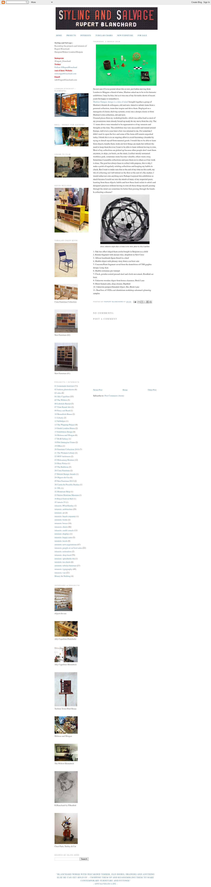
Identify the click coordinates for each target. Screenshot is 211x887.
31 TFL (58, 488)
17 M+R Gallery (61, 438)
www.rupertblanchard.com (65, 73)
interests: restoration (63, 551)
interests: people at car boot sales (68, 547)
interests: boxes (61, 523)
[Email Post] (134, 302)
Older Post (152, 389)
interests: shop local (63, 555)
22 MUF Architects (62, 456)
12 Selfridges (60, 421)
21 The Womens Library (65, 452)
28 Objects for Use (62, 477)
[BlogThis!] (141, 302)
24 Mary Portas (61, 463)
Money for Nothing (63, 576)
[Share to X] (144, 302)
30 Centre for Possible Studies (67, 484)
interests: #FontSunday (64, 505)
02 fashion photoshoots (64, 389)
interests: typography (63, 569)
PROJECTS (71, 35)
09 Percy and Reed (62, 410)
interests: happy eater (63, 537)
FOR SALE (142, 35)
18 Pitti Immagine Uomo (65, 442)
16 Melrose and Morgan (65, 435)
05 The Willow (61, 400)
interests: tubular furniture (65, 565)
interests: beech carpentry (65, 516)
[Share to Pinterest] (150, 302)
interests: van (60, 572)
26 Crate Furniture (62, 470)
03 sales (58, 392)
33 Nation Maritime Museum (67, 495)
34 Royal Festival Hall (64, 498)
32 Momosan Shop (62, 491)
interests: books (61, 519)
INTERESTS (85, 35)
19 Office (58, 445)
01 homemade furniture (64, 386)
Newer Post (97, 389)
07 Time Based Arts (63, 407)
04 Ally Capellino (62, 396)
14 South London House (65, 428)
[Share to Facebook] (147, 302)
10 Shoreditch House (63, 414)
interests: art (60, 512)
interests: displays (62, 533)
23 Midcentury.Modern (64, 460)
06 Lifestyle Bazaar (63, 403)
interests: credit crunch (64, 530)
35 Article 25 (60, 502)
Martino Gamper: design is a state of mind (110, 101)
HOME (59, 35)
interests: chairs (61, 526)
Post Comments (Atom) (114, 395)
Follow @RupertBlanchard (66, 67)
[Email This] (138, 302)
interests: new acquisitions (66, 544)
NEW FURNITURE (125, 35)
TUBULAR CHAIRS (104, 35)
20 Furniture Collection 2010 (67, 449)
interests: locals (61, 541)
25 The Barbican (61, 466)
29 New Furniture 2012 (64, 481)
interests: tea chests (63, 562)
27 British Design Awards (65, 474)
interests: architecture (63, 509)
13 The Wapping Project (65, 424)
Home (125, 389)
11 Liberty (59, 417)
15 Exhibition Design (64, 431)
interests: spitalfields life (65, 558)
